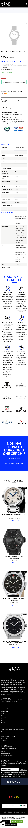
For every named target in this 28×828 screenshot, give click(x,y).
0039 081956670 (7, 746)
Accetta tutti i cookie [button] (17, 821)
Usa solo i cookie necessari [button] (9, 824)
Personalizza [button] (6, 821)
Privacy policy (4, 738)
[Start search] (26, 729)
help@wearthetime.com (10, 748)
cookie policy (19, 818)
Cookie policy (4, 740)
